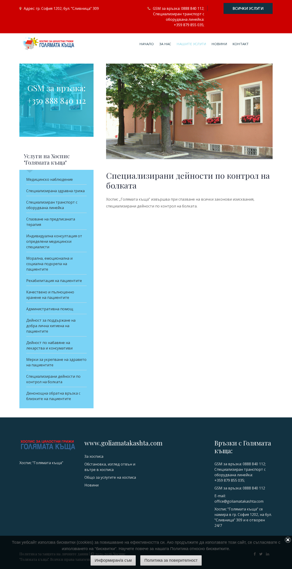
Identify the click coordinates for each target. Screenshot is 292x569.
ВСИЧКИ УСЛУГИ (248, 8)
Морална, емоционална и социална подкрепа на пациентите (49, 264)
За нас (165, 43)
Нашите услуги (191, 43)
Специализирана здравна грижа (55, 190)
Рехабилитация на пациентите (54, 280)
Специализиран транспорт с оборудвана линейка (51, 205)
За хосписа (93, 456)
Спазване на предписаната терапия (50, 222)
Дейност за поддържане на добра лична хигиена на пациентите (51, 326)
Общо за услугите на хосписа (110, 477)
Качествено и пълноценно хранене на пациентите (50, 295)
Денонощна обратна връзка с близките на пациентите (53, 396)
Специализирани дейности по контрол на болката (53, 379)
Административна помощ (49, 308)
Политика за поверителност (171, 560)
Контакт (240, 43)
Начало (146, 43)
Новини (219, 43)
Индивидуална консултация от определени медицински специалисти (54, 241)
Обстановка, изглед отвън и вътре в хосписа (109, 467)
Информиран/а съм (113, 560)
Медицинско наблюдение (49, 179)
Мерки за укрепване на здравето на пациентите (56, 362)
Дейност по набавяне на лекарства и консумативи (49, 345)
